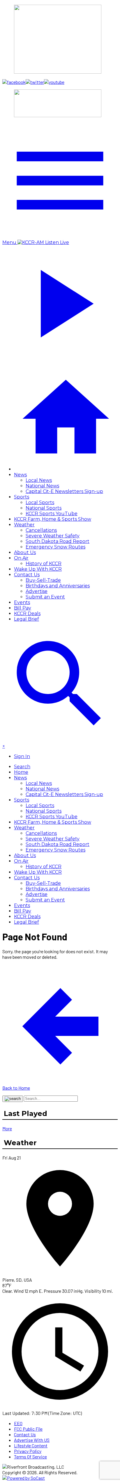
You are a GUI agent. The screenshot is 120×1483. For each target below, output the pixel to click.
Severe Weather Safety (53, 536)
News (20, 474)
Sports (21, 497)
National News (42, 486)
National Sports (43, 508)
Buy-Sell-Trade (43, 580)
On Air (21, 558)
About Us (25, 552)
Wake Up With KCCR (38, 569)
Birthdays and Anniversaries (58, 586)
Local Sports (40, 502)
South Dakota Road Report (57, 541)
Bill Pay (22, 608)
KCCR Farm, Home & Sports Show (52, 519)
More (7, 1128)
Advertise (36, 591)
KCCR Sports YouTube (51, 513)
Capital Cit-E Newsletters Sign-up (64, 491)
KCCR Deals (27, 613)
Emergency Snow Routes (55, 547)
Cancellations (41, 530)
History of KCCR (43, 563)
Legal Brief (26, 619)
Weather (24, 524)
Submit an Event (45, 597)
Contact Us (27, 574)
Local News (39, 480)
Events (22, 602)
